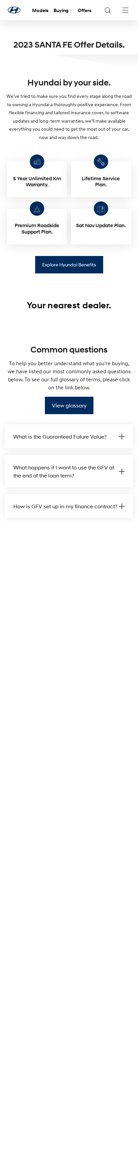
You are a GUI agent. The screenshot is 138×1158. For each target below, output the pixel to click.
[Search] (107, 10)
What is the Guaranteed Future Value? (60, 436)
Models (40, 10)
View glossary (69, 405)
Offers (84, 10)
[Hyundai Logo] (14, 10)
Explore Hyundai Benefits (69, 264)
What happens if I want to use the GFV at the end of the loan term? (63, 471)
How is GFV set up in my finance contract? (65, 506)
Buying (61, 10)
